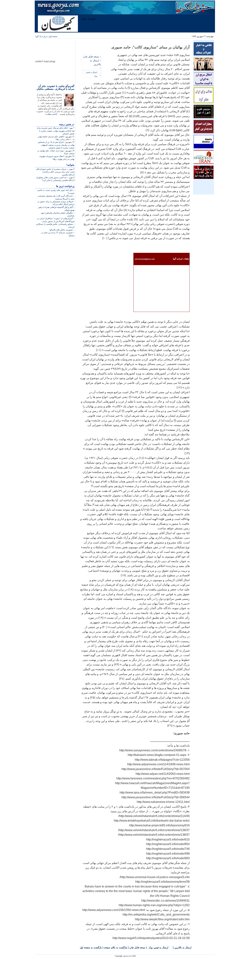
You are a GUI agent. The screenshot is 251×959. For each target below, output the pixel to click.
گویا (37, 36)
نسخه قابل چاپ (91, 56)
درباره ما (43, 36)
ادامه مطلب (51, 114)
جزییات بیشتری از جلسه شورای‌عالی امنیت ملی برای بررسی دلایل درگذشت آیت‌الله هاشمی (55, 172)
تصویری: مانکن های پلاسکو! (61, 230)
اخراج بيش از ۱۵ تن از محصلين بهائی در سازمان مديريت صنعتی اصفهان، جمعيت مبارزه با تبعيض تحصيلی (56, 145)
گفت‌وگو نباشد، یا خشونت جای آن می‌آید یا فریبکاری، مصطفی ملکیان (55, 87)
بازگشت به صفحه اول (91, 947)
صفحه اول (53, 36)
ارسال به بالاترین (182, 947)
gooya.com (127, 956)
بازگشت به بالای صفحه (115, 947)
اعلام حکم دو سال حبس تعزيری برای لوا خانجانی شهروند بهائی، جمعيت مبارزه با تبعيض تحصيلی (55, 131)
